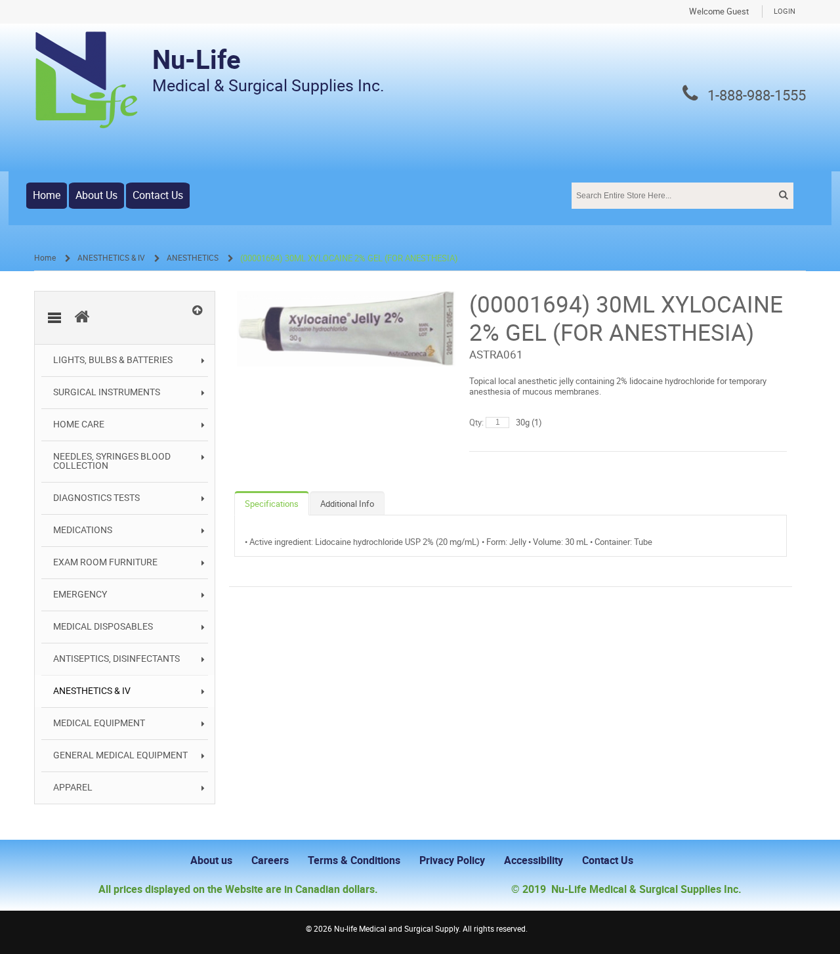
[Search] (782, 195)
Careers (270, 860)
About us (211, 860)
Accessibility (533, 860)
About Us (96, 195)
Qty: (476, 422)
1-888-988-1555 (756, 95)
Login (784, 11)
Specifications (272, 504)
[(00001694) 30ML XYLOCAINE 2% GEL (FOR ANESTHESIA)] (346, 297)
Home (46, 195)
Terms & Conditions (354, 860)
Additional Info (347, 504)
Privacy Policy (452, 860)
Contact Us (158, 195)
